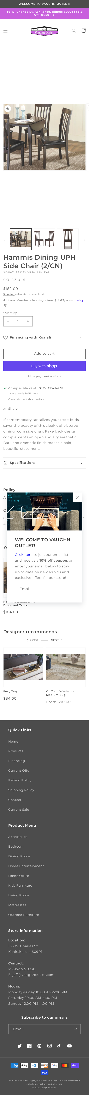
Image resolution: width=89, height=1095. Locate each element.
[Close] (77, 497)
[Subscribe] (69, 589)
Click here (23, 555)
